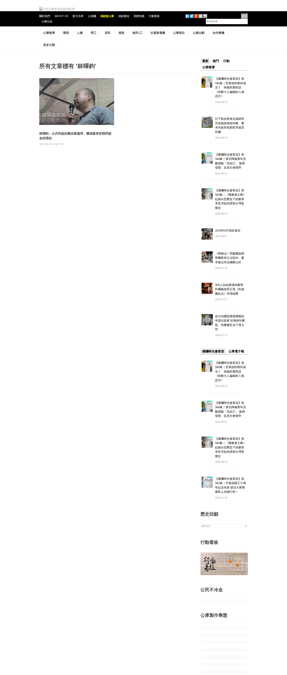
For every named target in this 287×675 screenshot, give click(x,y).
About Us (61, 16)
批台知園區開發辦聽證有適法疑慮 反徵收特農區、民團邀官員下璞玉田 (230, 322)
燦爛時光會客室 (213, 351)
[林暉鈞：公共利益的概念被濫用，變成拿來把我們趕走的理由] (76, 101)
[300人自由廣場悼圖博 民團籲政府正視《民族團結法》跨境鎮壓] (207, 288)
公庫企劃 (198, 33)
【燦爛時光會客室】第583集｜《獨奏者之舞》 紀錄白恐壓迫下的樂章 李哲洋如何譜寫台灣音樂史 (230, 199)
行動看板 (154, 16)
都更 (121, 33)
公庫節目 (179, 33)
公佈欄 (92, 16)
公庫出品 (46, 21)
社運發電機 (157, 33)
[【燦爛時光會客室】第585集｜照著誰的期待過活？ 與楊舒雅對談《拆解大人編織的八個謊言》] (207, 82)
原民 (108, 33)
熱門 (216, 61)
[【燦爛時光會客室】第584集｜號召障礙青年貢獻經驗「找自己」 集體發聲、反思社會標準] (207, 157)
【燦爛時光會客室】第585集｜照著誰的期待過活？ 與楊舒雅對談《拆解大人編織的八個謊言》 (230, 87)
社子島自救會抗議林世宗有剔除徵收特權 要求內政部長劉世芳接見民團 (229, 125)
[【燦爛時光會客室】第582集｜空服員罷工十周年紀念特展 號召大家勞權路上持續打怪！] (207, 482)
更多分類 (49, 45)
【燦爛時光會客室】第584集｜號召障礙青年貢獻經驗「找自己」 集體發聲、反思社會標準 (230, 161)
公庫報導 (49, 33)
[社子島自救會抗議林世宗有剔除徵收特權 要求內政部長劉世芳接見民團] (207, 122)
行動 (226, 61)
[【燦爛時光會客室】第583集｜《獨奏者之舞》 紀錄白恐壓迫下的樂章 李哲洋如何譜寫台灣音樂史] (207, 193)
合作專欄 (218, 33)
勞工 (94, 33)
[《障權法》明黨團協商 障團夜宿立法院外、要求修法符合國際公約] (207, 256)
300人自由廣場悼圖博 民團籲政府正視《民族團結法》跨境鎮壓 (230, 289)
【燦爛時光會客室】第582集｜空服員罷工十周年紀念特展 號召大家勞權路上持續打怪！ (230, 485)
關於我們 (44, 16)
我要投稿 (139, 16)
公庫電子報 (236, 351)
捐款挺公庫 (107, 16)
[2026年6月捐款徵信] (207, 233)
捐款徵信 (123, 16)
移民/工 (137, 33)
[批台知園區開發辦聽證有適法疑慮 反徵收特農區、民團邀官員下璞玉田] (207, 319)
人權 (80, 33)
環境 (66, 33)
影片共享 (78, 16)
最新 (205, 61)
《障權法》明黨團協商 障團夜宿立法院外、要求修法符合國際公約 (231, 257)
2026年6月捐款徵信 (227, 230)
